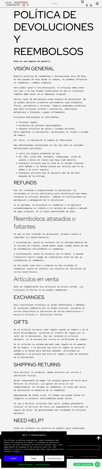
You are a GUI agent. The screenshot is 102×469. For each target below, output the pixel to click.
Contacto (13, 5)
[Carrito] (82, 1)
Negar (34, 458)
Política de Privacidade (25, 464)
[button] (91, 5)
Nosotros (21, 2)
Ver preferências (54, 458)
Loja (8, 2)
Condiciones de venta (42, 464)
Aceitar (13, 458)
